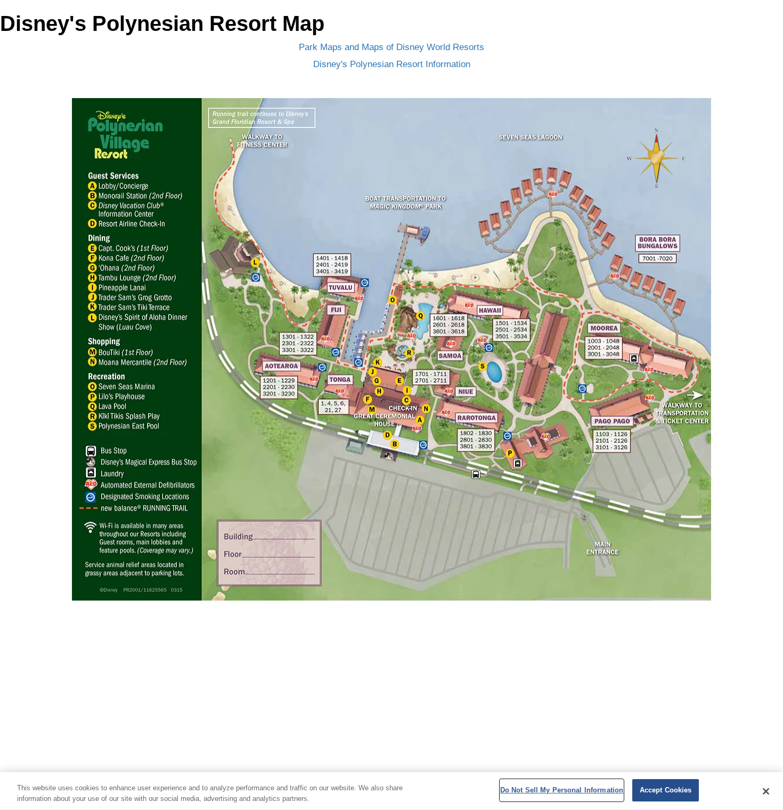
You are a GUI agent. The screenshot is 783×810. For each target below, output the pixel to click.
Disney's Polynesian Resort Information (391, 64)
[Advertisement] (391, 702)
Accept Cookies (666, 790)
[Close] (766, 791)
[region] (391, 791)
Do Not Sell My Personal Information (562, 790)
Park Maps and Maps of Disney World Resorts (391, 47)
